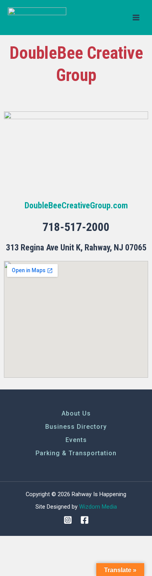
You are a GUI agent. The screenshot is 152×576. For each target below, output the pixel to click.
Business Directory (76, 426)
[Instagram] (68, 520)
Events (76, 440)
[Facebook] (84, 520)
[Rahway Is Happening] (37, 17)
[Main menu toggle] (136, 17)
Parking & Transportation (76, 453)
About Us (76, 413)
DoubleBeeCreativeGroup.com (76, 205)
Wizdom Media (98, 506)
